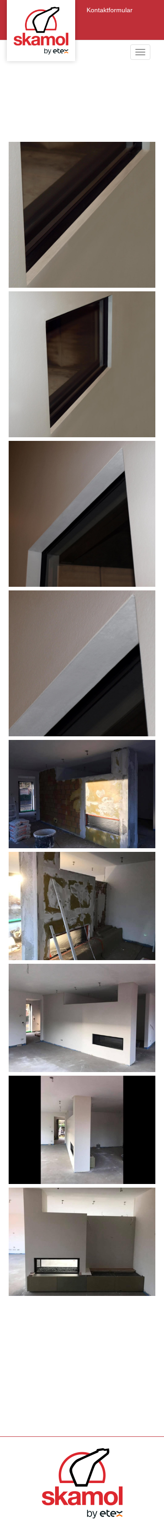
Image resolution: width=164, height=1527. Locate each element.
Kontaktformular (110, 10)
